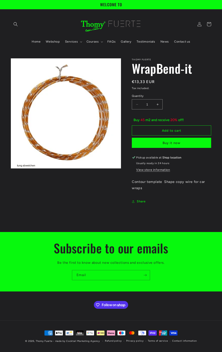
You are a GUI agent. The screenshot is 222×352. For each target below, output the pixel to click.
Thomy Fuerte (44, 341)
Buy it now (171, 143)
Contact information (184, 340)
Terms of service (158, 340)
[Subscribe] (145, 275)
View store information (153, 170)
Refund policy (113, 340)
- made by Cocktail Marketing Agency (76, 341)
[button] (15, 24)
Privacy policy (135, 340)
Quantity (138, 96)
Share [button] (141, 201)
